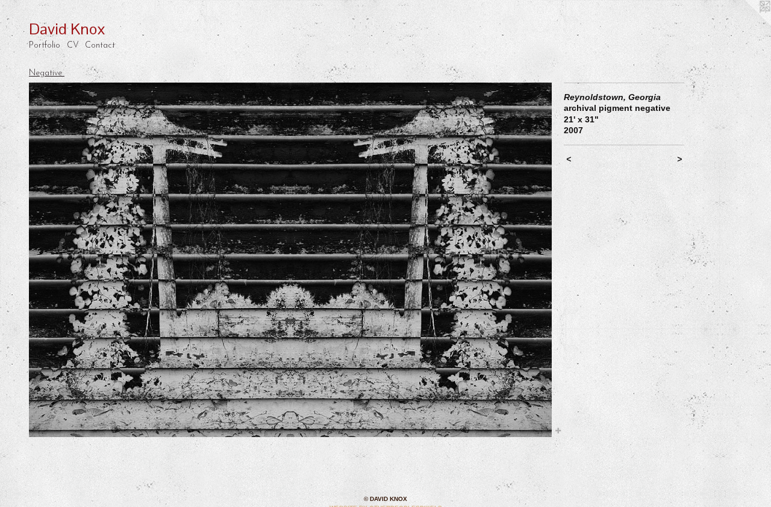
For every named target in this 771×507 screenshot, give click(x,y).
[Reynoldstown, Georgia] (290, 260)
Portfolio (44, 45)
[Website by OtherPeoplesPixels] (747, 24)
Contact (100, 45)
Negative (46, 73)
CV (73, 45)
